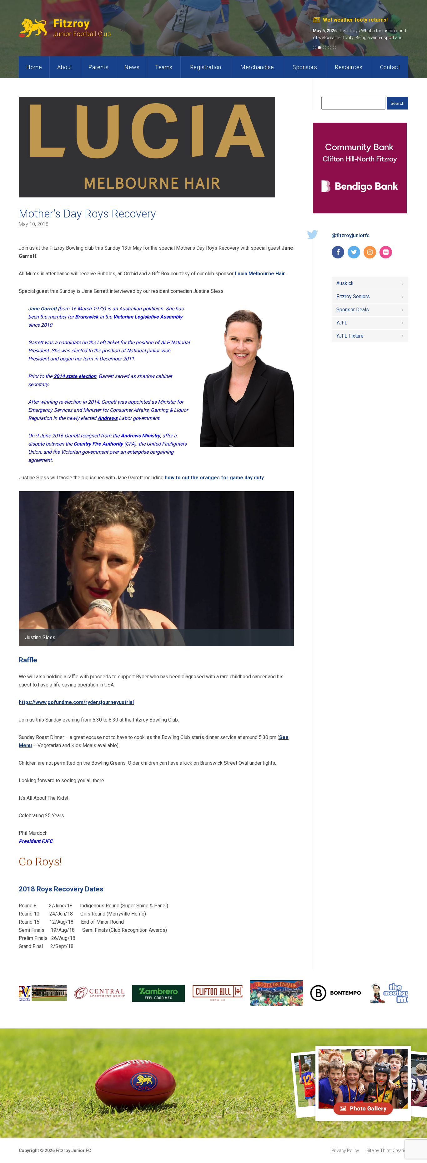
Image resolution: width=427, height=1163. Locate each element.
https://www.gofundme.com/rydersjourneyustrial (76, 702)
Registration (205, 67)
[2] (320, 47)
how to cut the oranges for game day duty (214, 478)
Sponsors (305, 67)
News (131, 67)
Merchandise (257, 67)
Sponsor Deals (352, 310)
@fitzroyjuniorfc (350, 235)
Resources (349, 67)
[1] (315, 47)
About (65, 67)
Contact (390, 67)
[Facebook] (338, 252)
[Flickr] (385, 252)
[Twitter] (354, 252)
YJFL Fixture (350, 336)
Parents (98, 67)
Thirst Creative (387, 1150)
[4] (330, 47)
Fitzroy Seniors (353, 296)
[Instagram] (370, 252)
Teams (164, 67)
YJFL (341, 323)
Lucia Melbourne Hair (260, 274)
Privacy (345, 1150)
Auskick (345, 283)
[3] (325, 47)
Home (34, 67)
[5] (335, 47)
